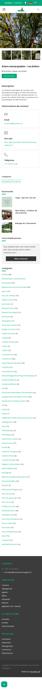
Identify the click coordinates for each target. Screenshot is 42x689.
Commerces (6, 359)
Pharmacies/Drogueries (11, 489)
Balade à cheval (8, 300)
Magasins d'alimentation (11, 464)
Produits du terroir (9, 506)
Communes (6, 639)
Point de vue (6, 502)
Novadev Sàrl (35, 671)
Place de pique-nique (9, 498)
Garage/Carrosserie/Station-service (15, 397)
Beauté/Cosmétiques (10, 312)
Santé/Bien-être (8, 515)
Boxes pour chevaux (9, 325)
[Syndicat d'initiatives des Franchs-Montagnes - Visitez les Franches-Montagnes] (21, 9)
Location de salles (8, 460)
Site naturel (16, 181)
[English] (35, 3)
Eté (3, 388)
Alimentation (6, 283)
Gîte (3, 405)
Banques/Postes (8, 308)
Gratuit (4, 409)
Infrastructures (7, 443)
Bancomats (6, 304)
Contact (18, 3)
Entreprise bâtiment (9, 380)
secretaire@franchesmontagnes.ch (18, 572)
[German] (30, 3)
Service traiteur (7, 523)
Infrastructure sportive (10, 439)
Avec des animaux (8, 295)
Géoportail (6, 599)
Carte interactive (8, 626)
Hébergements (7, 422)
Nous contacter (21, 259)
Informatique (7, 435)
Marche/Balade (7, 468)
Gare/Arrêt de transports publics (14, 401)
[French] (25, 3)
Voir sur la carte (9, 76)
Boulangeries (7, 321)
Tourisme (5, 585)
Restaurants (6, 642)
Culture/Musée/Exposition (11, 363)
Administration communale (12, 279)
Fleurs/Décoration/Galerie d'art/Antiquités (17, 392)
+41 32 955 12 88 (10, 164)
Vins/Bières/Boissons (10, 544)
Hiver (4, 426)
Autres (4, 291)
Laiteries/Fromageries (10, 451)
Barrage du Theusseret (25, 223)
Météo (4, 596)
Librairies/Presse (8, 456)
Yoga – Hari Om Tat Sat (25, 198)
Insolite (4, 447)
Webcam (5, 603)
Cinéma (4, 346)
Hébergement (7, 589)
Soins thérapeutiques (10, 532)
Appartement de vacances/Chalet (14, 287)
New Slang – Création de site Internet (26, 212)
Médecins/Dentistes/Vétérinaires (14, 477)
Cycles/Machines (8, 371)
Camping (5, 338)
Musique (5, 485)
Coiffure (5, 350)
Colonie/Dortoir (8, 354)
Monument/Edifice (9, 481)
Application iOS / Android (11, 606)
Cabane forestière (8, 333)
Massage (5, 473)
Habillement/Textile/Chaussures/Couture (17, 418)
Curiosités (6, 181)
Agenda (4, 592)
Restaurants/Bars (8, 510)
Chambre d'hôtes (8, 342)
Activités (5, 274)
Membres (8, 3)
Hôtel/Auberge (7, 430)
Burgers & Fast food (9, 329)
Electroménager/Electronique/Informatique (18, 376)
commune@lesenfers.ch (13, 123)
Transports (6, 540)
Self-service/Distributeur (11, 519)
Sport (4, 536)
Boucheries (6, 317)
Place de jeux (7, 494)
